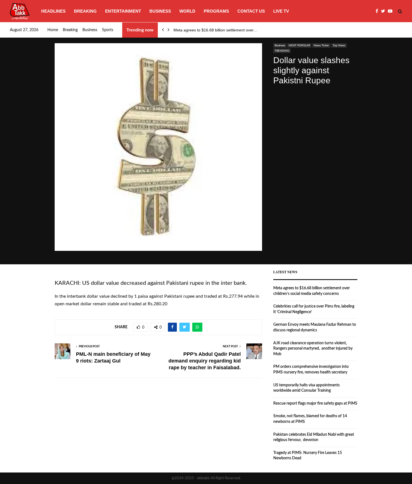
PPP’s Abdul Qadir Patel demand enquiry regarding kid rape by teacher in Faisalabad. (204, 360)
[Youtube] (391, 11)
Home (52, 30)
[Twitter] (384, 11)
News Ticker (321, 45)
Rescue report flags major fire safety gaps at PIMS (315, 403)
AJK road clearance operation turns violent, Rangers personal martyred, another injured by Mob (313, 348)
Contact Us (251, 11)
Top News (339, 45)
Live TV (281, 11)
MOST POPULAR (299, 45)
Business (160, 11)
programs (216, 11)
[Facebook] (378, 11)
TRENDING (282, 50)
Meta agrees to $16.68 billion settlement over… (215, 30)
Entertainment (123, 11)
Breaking (85, 11)
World (187, 11)
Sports (107, 30)
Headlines (53, 11)
